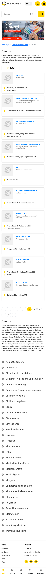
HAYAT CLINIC (21, 214)
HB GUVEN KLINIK (23, 237)
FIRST (18, 167)
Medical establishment (20, 45)
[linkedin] (36, 561)
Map (3, 562)
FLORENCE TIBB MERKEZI (26, 190)
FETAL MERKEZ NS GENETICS (28, 144)
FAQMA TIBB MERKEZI (25, 121)
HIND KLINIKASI (22, 260)
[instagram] (31, 561)
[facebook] (26, 561)
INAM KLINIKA (21, 283)
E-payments (6, 555)
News (3, 559)
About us (28, 549)
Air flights (5, 552)
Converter (5, 549)
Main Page (5, 45)
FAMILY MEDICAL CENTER (26, 98)
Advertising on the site (32, 552)
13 (9, 315)
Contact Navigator (31, 555)
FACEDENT (20, 75)
